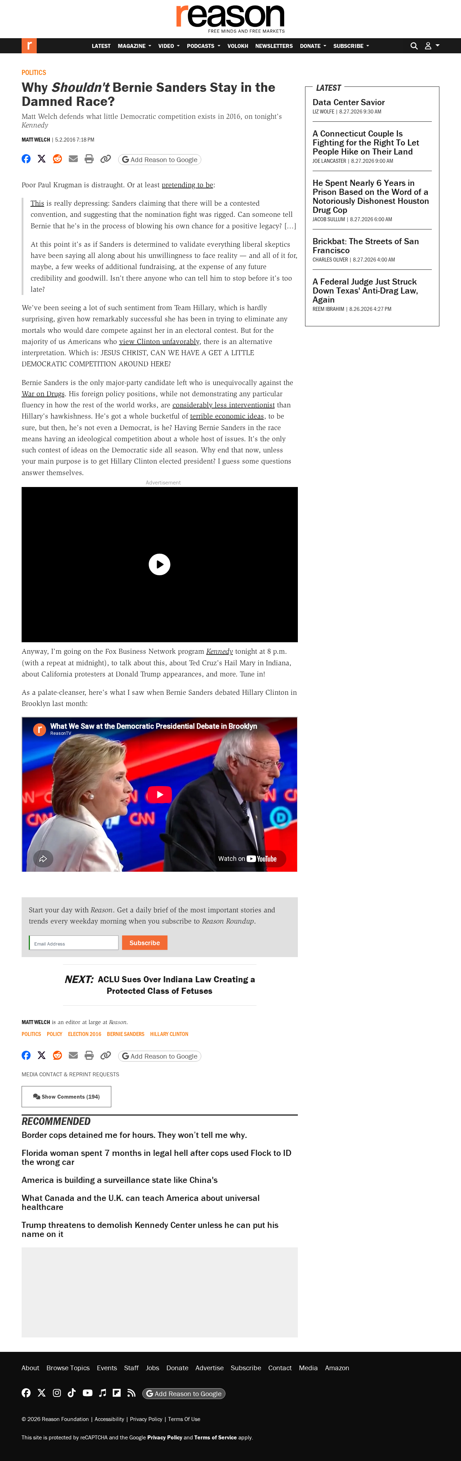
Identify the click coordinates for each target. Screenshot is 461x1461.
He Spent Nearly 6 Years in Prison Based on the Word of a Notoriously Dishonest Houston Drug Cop (371, 196)
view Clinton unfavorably (159, 341)
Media (308, 1367)
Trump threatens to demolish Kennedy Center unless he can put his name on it (150, 1229)
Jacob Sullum (329, 219)
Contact (280, 1367)
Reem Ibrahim (328, 308)
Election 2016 (84, 1034)
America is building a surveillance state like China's (120, 1179)
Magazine (132, 45)
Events (107, 1367)
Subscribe (349, 45)
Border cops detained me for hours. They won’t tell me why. (134, 1134)
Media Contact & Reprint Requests (70, 1074)
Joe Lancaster (329, 160)
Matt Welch (36, 139)
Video (166, 45)
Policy (54, 1034)
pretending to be (187, 184)
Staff (131, 1367)
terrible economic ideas (227, 416)
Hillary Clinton (169, 1034)
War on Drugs (43, 393)
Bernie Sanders (125, 1034)
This (37, 203)
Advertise (210, 1367)
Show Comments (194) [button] (70, 1096)
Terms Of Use (184, 1418)
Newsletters (274, 45)
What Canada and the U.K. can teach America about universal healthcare (141, 1202)
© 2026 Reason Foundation (55, 1418)
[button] (432, 45)
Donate (311, 45)
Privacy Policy (146, 1418)
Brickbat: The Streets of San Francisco (366, 246)
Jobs (152, 1367)
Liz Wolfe (323, 111)
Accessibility (109, 1418)
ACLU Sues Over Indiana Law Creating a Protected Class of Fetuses (159, 985)
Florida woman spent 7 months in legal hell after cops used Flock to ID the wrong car (156, 1157)
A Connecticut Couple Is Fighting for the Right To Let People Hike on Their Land (366, 142)
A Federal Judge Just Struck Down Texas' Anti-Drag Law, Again (365, 290)
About (30, 1367)
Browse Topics (68, 1367)
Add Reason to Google (163, 159)
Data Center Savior (349, 102)
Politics (34, 72)
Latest (101, 45)
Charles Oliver (330, 259)
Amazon (337, 1367)
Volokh (238, 45)
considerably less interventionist (224, 405)
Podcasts (201, 45)
